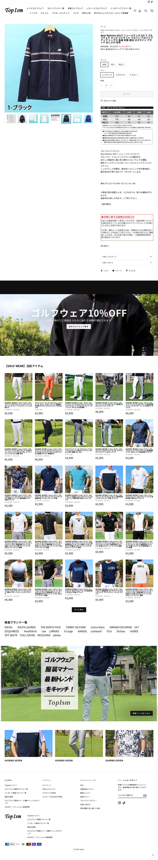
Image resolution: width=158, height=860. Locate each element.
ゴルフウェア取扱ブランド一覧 (16, 789)
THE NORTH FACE (50, 627)
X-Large (68, 631)
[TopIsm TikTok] (124, 802)
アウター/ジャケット (61, 13)
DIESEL (9, 627)
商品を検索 (9, 797)
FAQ (81, 785)
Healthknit (30, 631)
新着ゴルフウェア (75, 8)
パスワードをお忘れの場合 (52, 797)
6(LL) (121, 64)
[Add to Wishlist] (30, 375)
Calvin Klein (98, 627)
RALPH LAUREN (27, 627)
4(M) (104, 64)
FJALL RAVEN (27, 635)
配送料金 (109, 49)
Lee (44, 631)
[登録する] (144, 795)
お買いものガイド (109, 257)
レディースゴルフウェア (96, 8)
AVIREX (134, 631)
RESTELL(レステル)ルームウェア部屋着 (111, 13)
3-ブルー (134, 74)
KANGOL (82, 631)
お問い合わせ (107, 263)
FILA (109, 631)
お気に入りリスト (49, 789)
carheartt (96, 631)
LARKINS (54, 631)
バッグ (76, 13)
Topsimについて (11, 785)
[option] (49, 68)
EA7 (137, 627)
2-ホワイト (120, 74)
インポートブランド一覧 (120, 8)
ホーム (103, 26)
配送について (85, 793)
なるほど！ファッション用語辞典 (17, 807)
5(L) (113, 64)
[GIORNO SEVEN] (29, 743)
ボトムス (44, 13)
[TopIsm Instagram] (119, 802)
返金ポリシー (85, 797)
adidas (57, 635)
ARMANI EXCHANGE (121, 627)
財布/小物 (86, 13)
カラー (103, 70)
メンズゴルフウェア (35, 8)
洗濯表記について (87, 789)
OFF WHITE (11, 635)
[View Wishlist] (135, 10)
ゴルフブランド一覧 (55, 8)
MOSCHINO (43, 635)
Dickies (121, 631)
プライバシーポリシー (88, 800)
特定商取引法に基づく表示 (90, 808)
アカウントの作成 (49, 793)
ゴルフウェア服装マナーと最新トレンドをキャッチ (22, 801)
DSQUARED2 (12, 631)
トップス (33, 13)
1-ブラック (107, 74)
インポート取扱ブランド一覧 (15, 793)
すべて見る (79, 609)
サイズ (103, 60)
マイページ (46, 785)
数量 (102, 81)
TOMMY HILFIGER (76, 627)
